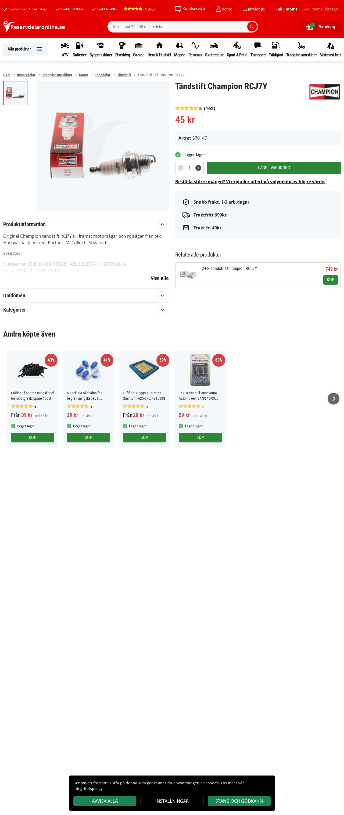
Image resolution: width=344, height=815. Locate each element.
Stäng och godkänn (239, 801)
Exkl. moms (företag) (320, 9)
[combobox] (183, 27)
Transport (258, 54)
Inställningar (172, 801)
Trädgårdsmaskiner (301, 54)
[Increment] (198, 168)
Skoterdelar (214, 54)
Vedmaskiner (330, 54)
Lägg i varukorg (274, 167)
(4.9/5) (148, 9)
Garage (138, 54)
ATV (65, 54)
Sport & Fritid (237, 54)
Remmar (195, 54)
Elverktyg (122, 54)
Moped (179, 54)
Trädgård (276, 54)
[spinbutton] (189, 168)
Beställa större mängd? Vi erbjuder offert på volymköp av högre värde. (250, 182)
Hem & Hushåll (159, 54)
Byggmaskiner (100, 54)
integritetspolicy (87, 788)
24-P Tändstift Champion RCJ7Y (229, 268)
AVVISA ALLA (105, 801)
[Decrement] (181, 168)
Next (333, 399)
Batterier (79, 54)
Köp (330, 279)
